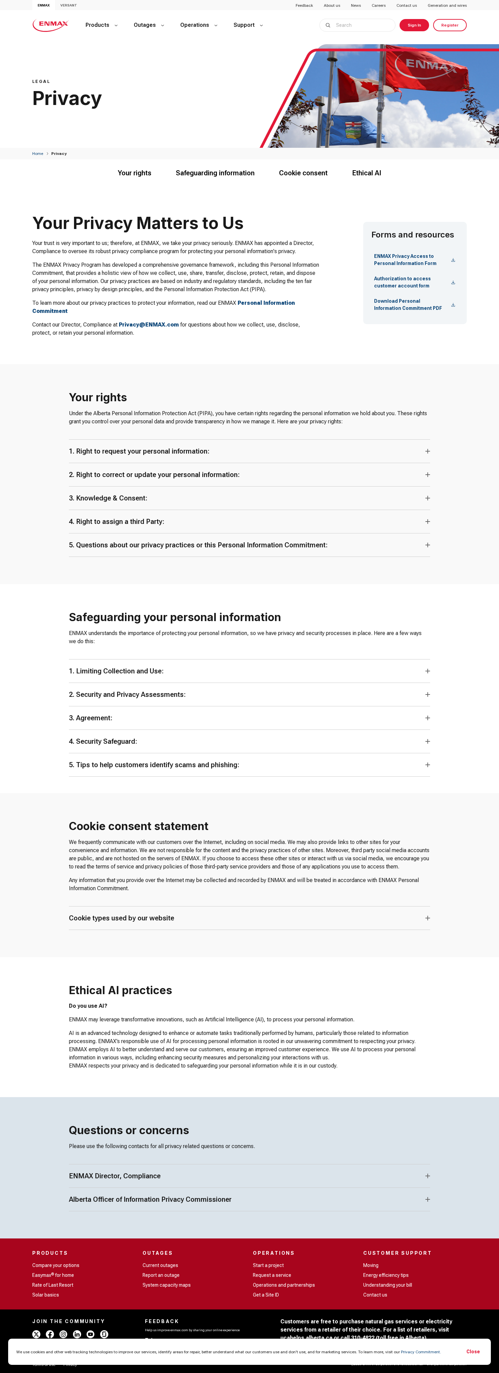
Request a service (272, 1275)
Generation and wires (447, 5)
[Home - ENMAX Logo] (50, 25)
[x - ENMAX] (36, 1334)
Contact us (406, 5)
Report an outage (161, 1275)
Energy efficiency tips (386, 1275)
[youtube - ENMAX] (91, 1334)
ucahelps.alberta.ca (306, 1338)
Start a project (268, 1265)
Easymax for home (53, 1275)
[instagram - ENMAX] (63, 1334)
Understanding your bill (387, 1285)
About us (332, 5)
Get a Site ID (266, 1295)
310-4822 (362, 1338)
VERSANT (68, 5)
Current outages (160, 1265)
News (356, 5)
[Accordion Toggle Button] (427, 451)
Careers (379, 5)
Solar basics (45, 1295)
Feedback (304, 5)
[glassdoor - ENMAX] (104, 1334)
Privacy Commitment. (421, 1352)
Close (473, 1351)
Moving (370, 1265)
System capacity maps (167, 1285)
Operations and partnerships (284, 1285)
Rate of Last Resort (52, 1285)
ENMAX (44, 5)
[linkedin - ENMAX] (77, 1334)
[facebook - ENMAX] (50, 1334)
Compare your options (55, 1265)
